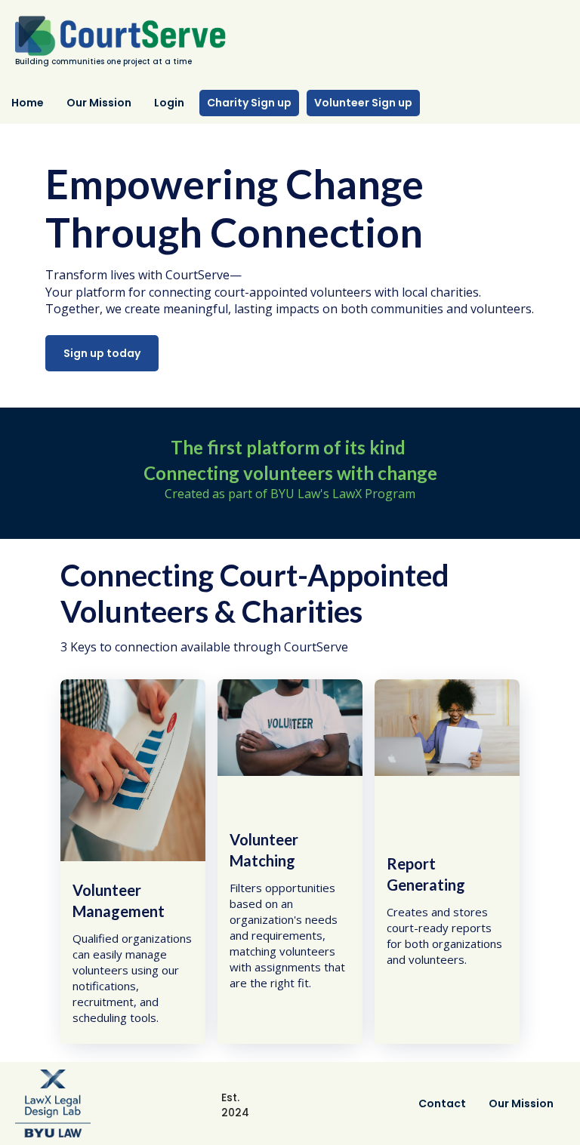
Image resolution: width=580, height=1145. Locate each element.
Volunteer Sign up (363, 102)
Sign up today (101, 353)
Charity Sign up (249, 102)
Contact (442, 1103)
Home (27, 102)
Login (169, 102)
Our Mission (98, 102)
